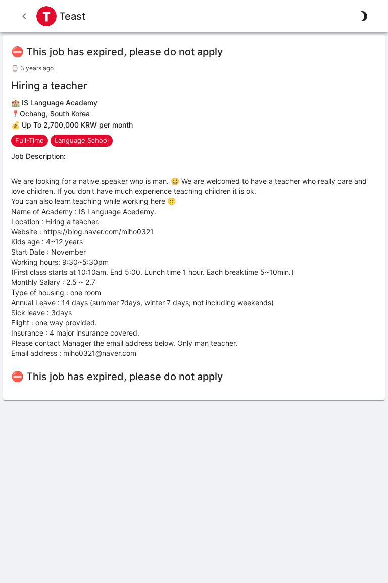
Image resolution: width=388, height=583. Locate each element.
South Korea (70, 113)
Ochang (33, 113)
